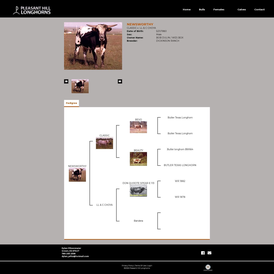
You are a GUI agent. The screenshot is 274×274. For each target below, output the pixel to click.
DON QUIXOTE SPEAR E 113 (138, 183)
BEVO (138, 119)
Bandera (138, 220)
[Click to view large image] (93, 45)
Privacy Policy (128, 265)
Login (149, 265)
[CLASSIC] (104, 142)
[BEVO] (138, 126)
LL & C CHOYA (148, 28)
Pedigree (71, 103)
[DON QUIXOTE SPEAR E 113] (138, 190)
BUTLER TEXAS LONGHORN (180, 165)
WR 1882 (180, 181)
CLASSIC (132, 28)
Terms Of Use (140, 265)
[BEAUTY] (138, 158)
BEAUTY (138, 150)
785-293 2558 (68, 253)
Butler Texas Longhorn (180, 117)
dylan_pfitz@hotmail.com (75, 256)
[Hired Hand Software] (208, 269)
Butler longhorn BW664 (180, 149)
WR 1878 (180, 197)
